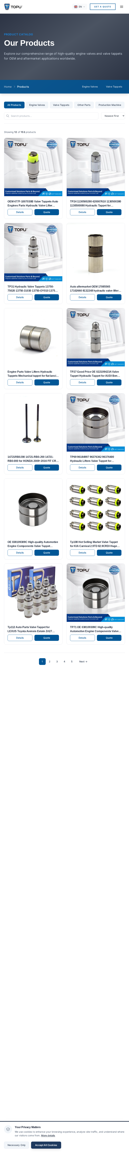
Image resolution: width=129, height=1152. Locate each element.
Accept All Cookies (46, 1145)
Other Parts (84, 104)
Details (20, 212)
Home (8, 86)
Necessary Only (17, 1145)
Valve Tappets (114, 86)
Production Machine (110, 104)
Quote (46, 212)
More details (48, 1135)
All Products (14, 104)
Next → (83, 661)
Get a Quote (102, 6)
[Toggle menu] (121, 6)
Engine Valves (90, 86)
